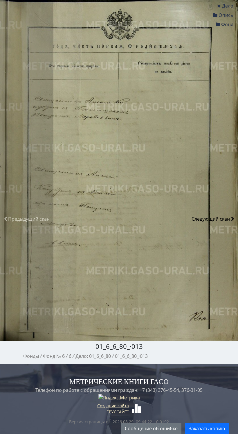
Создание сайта (113, 405)
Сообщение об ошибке (151, 428)
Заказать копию (207, 428)
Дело (227, 6)
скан (29, 219)
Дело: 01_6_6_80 (93, 356)
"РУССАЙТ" (118, 412)
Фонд (227, 24)
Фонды (31, 356)
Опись (226, 15)
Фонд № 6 (54, 356)
